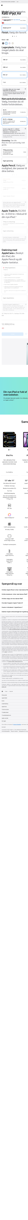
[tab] (14, 36)
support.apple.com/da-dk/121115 (15, 661)
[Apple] (2, 691)
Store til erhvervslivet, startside (8, 1)
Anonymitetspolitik (6, 731)
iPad (6, 691)
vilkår (5, 652)
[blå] (6, 43)
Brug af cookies (14, 731)
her (11, 676)
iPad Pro (9, 455)
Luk (17, 1)
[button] (25, 89)
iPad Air (11, 691)
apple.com (4, 686)
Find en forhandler (17, 724)
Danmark (4, 727)
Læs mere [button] (16, 20)
